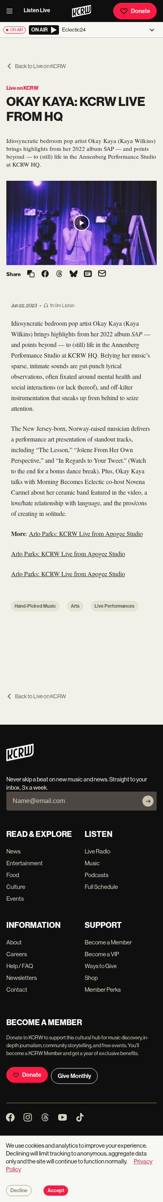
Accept (55, 1190)
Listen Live (37, 10)
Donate (140, 11)
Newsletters (21, 977)
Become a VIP (102, 954)
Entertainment (24, 863)
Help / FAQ (19, 966)
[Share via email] (102, 274)
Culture (15, 886)
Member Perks (103, 989)
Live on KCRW (22, 88)
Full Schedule (101, 886)
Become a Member (108, 942)
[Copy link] (31, 274)
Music (92, 863)
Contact (16, 989)
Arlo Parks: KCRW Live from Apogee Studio (86, 533)
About (14, 942)
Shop (91, 977)
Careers (16, 954)
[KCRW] (20, 759)
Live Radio (97, 851)
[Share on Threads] (59, 274)
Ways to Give (101, 966)
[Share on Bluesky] (74, 274)
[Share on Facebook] (45, 274)
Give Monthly (74, 1076)
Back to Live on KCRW (40, 66)
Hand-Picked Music (35, 606)
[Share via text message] (88, 274)
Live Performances (115, 606)
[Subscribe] (148, 801)
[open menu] (12, 11)
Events (15, 898)
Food (12, 875)
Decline (18, 1190)
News (13, 851)
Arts (75, 606)
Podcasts (96, 875)
